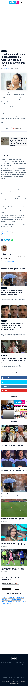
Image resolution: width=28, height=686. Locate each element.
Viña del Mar (17, 101)
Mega (23, 601)
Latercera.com (12, 116)
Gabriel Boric (11, 597)
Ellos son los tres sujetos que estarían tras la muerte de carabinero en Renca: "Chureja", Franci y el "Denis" (12, 326)
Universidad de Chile (16, 599)
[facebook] (2, 240)
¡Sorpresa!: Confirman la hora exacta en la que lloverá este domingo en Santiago (12, 293)
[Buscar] (24, 2)
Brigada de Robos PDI (7, 231)
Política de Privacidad (15, 683)
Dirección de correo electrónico (9, 583)
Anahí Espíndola (5, 233)
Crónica (22, 269)
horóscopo (17, 601)
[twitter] (5, 240)
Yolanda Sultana (5, 599)
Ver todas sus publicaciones (8, 261)
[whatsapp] (12, 240)
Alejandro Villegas (5, 68)
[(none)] (4, 248)
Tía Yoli (3, 601)
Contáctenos (23, 681)
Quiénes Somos (5, 681)
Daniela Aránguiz (5, 603)
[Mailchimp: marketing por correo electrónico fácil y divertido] (17, 590)
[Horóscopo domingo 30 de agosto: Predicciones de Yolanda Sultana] (14, 346)
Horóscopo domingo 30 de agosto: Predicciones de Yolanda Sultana (14, 359)
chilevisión (10, 601)
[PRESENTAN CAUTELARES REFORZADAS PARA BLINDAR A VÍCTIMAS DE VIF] (12, 409)
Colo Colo (4, 597)
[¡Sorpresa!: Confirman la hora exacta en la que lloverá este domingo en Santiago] (14, 279)
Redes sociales (20, 597)
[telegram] (8, 240)
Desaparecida (17, 231)
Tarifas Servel (15, 681)
